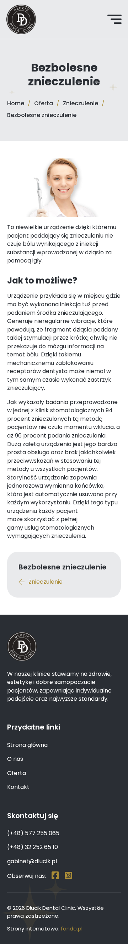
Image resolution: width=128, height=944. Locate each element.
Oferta (43, 103)
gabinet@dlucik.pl (32, 861)
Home (15, 103)
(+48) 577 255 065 (33, 833)
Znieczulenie (80, 103)
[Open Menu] (114, 19)
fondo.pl (71, 928)
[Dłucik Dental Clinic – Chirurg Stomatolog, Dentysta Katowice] (21, 19)
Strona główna (27, 745)
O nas (15, 759)
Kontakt (18, 787)
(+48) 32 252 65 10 (32, 847)
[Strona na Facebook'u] (55, 876)
